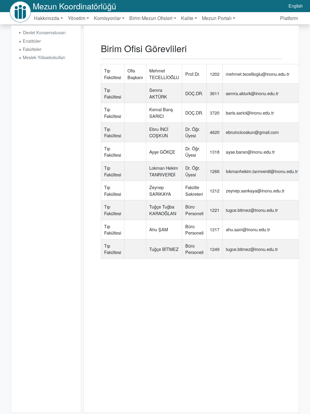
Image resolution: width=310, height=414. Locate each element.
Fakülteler (32, 49)
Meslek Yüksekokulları (44, 57)
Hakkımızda (46, 18)
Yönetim (76, 18)
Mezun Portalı (217, 18)
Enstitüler (32, 41)
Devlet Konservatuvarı (44, 32)
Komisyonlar (107, 18)
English (296, 5)
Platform (289, 18)
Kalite (187, 18)
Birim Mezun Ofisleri (151, 18)
